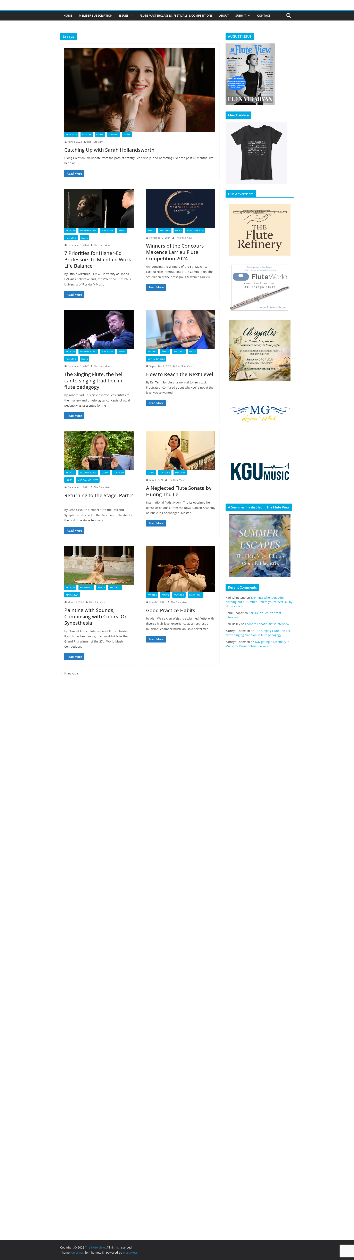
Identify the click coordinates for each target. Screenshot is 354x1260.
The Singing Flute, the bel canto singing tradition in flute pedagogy (93, 380)
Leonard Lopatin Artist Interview (267, 624)
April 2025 (71, 134)
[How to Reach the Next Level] (181, 329)
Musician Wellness (88, 480)
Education (107, 230)
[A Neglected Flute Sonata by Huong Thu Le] (181, 450)
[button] (130, 15)
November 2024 (195, 230)
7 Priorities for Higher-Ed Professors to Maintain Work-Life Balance (98, 259)
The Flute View (95, 141)
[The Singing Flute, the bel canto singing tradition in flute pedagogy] (99, 329)
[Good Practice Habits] (181, 569)
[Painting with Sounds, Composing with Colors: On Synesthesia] (99, 565)
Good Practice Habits (170, 610)
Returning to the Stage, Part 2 (98, 498)
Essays (99, 134)
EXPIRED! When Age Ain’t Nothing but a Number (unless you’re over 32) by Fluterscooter (259, 602)
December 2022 (88, 351)
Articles (86, 134)
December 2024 (88, 230)
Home (68, 15)
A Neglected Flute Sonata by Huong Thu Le (178, 491)
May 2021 (180, 472)
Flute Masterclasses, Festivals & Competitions (176, 15)
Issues (123, 15)
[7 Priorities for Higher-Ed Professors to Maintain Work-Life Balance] (99, 208)
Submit (240, 15)
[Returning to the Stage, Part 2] (99, 450)
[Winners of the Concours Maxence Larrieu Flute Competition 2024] (181, 208)
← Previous (69, 673)
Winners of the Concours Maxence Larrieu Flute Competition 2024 (175, 252)
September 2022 (156, 358)
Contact (263, 15)
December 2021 (88, 472)
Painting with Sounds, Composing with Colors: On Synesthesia (96, 616)
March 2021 (72, 594)
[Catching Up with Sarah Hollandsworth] (139, 90)
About (224, 15)
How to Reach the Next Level (179, 374)
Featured (113, 134)
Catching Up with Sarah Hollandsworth (109, 149)
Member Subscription (95, 15)
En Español (86, 587)
